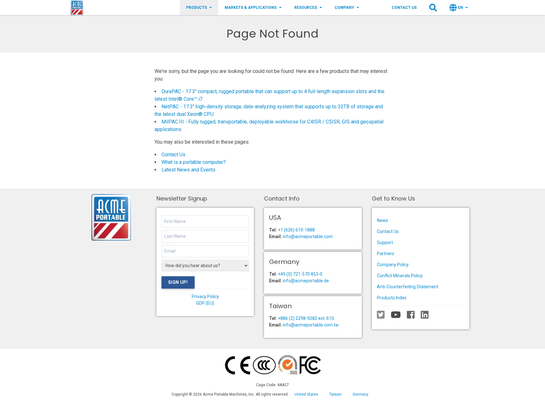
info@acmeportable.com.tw (311, 324)
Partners (385, 253)
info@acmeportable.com (308, 236)
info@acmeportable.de (306, 280)
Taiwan (335, 394)
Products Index (392, 297)
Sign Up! (178, 282)
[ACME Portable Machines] (77, 7)
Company (344, 7)
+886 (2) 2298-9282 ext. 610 (306, 318)
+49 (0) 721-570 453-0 (300, 274)
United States (306, 394)
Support (385, 242)
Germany (360, 394)
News (382, 220)
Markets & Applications (251, 7)
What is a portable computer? (193, 162)
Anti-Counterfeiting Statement (407, 286)
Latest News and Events (188, 170)
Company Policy (393, 264)
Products (196, 7)
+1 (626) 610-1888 (296, 229)
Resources (305, 7)
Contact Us (404, 7)
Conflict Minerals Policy (400, 275)
